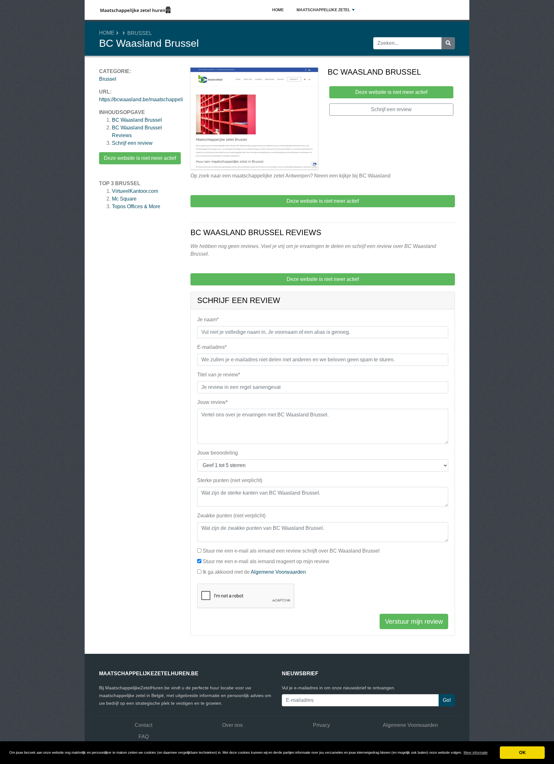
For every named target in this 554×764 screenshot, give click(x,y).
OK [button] (522, 752)
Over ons (232, 725)
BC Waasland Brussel (137, 120)
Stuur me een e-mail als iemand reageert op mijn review (266, 561)
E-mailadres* (212, 347)
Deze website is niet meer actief (140, 158)
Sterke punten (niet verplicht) (229, 480)
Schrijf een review (132, 143)
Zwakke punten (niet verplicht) (231, 515)
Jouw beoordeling (217, 453)
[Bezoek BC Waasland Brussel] (254, 119)
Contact (143, 725)
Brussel (139, 33)
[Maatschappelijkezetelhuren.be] (135, 10)
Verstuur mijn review (414, 621)
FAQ (143, 736)
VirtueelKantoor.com (135, 191)
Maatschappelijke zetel (323, 10)
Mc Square (124, 198)
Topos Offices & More (136, 206)
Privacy (321, 725)
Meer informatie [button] (476, 752)
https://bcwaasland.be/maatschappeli (141, 99)
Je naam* (208, 319)
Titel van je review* (218, 374)
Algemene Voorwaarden (278, 572)
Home (278, 10)
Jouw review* (212, 402)
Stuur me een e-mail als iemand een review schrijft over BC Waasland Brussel (291, 551)
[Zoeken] (448, 43)
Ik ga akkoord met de (254, 572)
